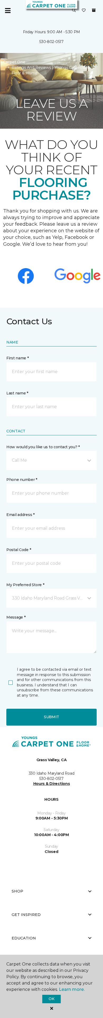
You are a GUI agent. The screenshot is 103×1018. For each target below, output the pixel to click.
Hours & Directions (51, 783)
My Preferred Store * (25, 585)
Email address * (20, 515)
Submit (51, 717)
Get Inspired (26, 914)
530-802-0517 (51, 41)
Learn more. (72, 989)
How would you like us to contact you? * (43, 447)
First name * (17, 358)
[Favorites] (84, 10)
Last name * (17, 393)
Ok (51, 998)
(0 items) (94, 10)
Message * (15, 617)
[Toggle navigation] (7, 10)
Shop (17, 891)
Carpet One (14, 62)
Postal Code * (18, 550)
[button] (74, 10)
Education (24, 938)
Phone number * (21, 479)
